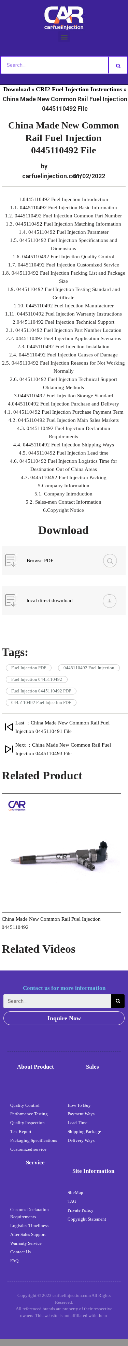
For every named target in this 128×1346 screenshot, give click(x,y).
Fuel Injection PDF (28, 667)
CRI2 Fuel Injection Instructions (79, 89)
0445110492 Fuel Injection (88, 667)
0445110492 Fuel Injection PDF (41, 702)
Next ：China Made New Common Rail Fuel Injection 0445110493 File (63, 749)
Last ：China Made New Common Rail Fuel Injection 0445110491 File (62, 727)
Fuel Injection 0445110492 (36, 679)
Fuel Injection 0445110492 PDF (41, 690)
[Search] (118, 65)
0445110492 (34, 207)
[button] (64, 36)
